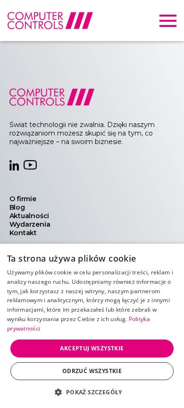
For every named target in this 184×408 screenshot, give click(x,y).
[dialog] (92, 326)
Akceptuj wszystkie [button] (92, 348)
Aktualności (29, 216)
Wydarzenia (29, 224)
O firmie (22, 199)
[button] (92, 391)
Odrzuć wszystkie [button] (92, 371)
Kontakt (23, 233)
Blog (17, 207)
